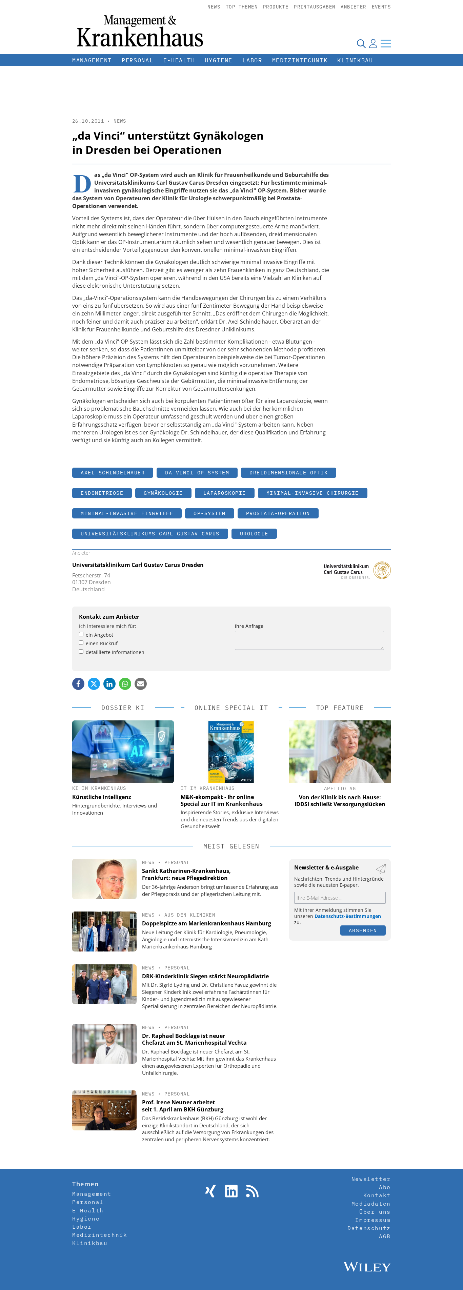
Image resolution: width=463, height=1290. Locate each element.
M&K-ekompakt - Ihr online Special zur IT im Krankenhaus (222, 800)
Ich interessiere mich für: (107, 626)
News (213, 7)
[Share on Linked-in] (109, 684)
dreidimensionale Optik (288, 472)
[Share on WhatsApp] (125, 684)
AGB (385, 1236)
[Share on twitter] (94, 684)
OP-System (210, 513)
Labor (252, 60)
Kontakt (377, 1195)
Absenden (363, 930)
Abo (385, 1187)
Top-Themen (242, 7)
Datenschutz (369, 1228)
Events (381, 7)
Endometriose (102, 493)
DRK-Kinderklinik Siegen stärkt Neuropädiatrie (205, 976)
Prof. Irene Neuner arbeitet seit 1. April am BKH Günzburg (182, 1106)
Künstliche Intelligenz (101, 797)
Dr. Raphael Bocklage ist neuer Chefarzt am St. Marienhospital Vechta (194, 1039)
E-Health (179, 60)
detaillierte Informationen (115, 652)
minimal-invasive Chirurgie (312, 493)
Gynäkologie (163, 493)
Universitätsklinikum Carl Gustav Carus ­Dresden (138, 565)
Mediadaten (371, 1203)
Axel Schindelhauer (113, 472)
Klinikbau (355, 60)
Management (92, 60)
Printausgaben (314, 7)
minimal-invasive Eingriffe (127, 513)
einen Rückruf (102, 643)
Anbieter (353, 7)
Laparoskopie (224, 493)
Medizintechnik (300, 60)
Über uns (375, 1211)
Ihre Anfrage (249, 626)
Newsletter (371, 1178)
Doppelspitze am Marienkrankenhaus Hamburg (206, 923)
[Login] (373, 43)
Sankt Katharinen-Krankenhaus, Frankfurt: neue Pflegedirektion (186, 874)
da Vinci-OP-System (197, 472)
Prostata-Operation (278, 513)
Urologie (254, 533)
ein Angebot (99, 635)
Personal (138, 60)
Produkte (275, 7)
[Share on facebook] (78, 684)
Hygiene (219, 60)
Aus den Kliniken (189, 915)
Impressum (372, 1219)
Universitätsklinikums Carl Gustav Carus (150, 533)
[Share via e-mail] (141, 684)
